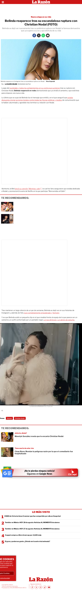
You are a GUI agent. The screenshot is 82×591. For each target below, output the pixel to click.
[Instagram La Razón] (40, 587)
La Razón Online (11, 84)
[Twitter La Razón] (39, 35)
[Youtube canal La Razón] (49, 587)
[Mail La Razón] (48, 35)
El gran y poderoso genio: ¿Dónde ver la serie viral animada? (27, 541)
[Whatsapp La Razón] (43, 35)
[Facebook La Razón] (34, 35)
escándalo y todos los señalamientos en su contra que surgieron (35, 88)
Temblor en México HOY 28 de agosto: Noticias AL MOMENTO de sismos (32, 522)
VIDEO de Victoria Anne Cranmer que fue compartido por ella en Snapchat (32, 516)
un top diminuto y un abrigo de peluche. (59, 320)
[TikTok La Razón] (44, 587)
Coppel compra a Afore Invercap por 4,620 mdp (23, 535)
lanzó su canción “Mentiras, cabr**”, (28, 189)
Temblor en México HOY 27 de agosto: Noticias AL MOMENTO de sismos (32, 529)
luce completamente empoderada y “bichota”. (42, 313)
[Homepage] (41, 2)
